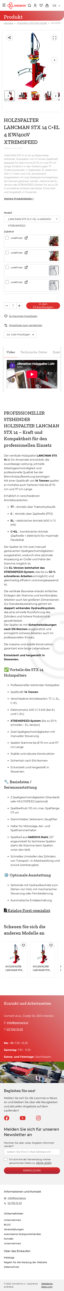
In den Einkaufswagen (43, 306)
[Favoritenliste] (41, 5)
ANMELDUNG (32, 1170)
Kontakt (8, 1238)
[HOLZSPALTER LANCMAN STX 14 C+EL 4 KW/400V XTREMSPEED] (15, 953)
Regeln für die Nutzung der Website (25, 1262)
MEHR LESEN (43, 1163)
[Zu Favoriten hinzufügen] (23, 945)
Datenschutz (11, 1266)
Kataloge (9, 1257)
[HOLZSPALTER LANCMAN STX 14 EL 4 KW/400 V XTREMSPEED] (42, 953)
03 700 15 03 (15, 1029)
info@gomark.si (17, 1022)
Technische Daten (33, 352)
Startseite (8, 23)
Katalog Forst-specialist (29, 910)
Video (11, 352)
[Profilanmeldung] (35, 5)
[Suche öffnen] (29, 5)
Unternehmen (12, 1220)
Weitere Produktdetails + (19, 198)
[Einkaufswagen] (47, 5)
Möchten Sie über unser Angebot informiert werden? (29, 1144)
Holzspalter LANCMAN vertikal (32, 23)
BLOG (7, 1224)
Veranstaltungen (14, 1229)
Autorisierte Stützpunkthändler (22, 1234)
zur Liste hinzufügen (18, 334)
